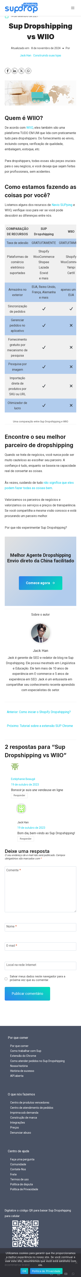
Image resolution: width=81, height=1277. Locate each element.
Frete (13, 1174)
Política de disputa (21, 1184)
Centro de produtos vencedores (29, 1102)
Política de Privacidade (24, 1189)
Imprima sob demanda (24, 1112)
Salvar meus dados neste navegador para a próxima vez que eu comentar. (37, 978)
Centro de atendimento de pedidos (31, 1107)
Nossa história (19, 1065)
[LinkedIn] (14, 71)
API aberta (16, 1075)
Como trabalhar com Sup (25, 1050)
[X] (21, 71)
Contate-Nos (18, 1169)
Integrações (17, 1122)
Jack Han (25, 55)
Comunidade (18, 1164)
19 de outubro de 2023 (25, 784)
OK (24, 1271)
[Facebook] (8, 71)
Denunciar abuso (20, 1132)
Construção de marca (23, 1117)
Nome (11, 926)
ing (70, 205)
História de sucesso (22, 1070)
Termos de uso (19, 1179)
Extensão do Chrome (23, 1055)
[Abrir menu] (72, 8)
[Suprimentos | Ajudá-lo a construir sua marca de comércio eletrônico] (21, 7)
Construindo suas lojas (47, 55)
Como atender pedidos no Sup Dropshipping (37, 1061)
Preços (14, 1127)
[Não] (76, 1263)
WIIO (29, 128)
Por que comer (19, 1046)
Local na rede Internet (21, 965)
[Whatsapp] (28, 71)
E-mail (11, 946)
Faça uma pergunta (22, 1159)
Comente (13, 870)
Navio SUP (59, 205)
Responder (19, 795)
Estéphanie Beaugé (23, 779)
